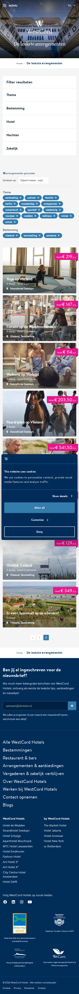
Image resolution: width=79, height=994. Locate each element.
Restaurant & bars (20, 758)
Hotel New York (54, 841)
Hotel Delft (10, 882)
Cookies (6, 988)
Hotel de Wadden (14, 825)
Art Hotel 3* (11, 862)
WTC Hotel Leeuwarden (18, 846)
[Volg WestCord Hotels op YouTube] (30, 902)
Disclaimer (29, 988)
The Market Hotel (55, 825)
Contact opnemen (20, 797)
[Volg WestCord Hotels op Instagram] (21, 902)
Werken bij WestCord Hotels (30, 789)
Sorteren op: (10, 180)
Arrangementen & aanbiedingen (33, 765)
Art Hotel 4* (11, 867)
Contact (42, 988)
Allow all (39, 508)
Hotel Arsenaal (53, 836)
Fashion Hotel (12, 857)
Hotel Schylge (12, 836)
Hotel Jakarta (52, 830)
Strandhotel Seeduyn (16, 830)
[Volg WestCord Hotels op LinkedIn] (13, 902)
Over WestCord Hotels (24, 781)
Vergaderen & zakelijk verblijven (33, 773)
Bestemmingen (17, 750)
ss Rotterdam (52, 846)
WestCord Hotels (19, 982)
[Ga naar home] (39, 28)
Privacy (17, 988)
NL (70, 5)
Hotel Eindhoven (13, 851)
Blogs (8, 805)
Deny (39, 532)
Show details (60, 496)
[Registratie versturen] (72, 705)
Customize (37, 520)
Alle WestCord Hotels (23, 742)
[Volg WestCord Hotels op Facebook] (5, 902)
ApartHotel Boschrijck (17, 841)
